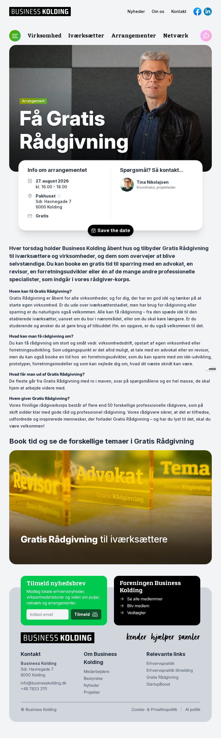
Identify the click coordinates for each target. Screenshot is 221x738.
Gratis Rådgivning (162, 677)
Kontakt (178, 11)
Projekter (92, 692)
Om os (158, 11)
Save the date (114, 230)
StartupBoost (158, 684)
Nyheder (136, 11)
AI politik (192, 709)
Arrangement (33, 101)
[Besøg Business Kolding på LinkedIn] (208, 11)
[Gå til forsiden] (40, 11)
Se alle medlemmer (145, 598)
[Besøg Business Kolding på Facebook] (197, 11)
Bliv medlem (138, 605)
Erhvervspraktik (160, 663)
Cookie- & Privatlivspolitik (154, 709)
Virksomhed (44, 36)
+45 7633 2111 (34, 688)
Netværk (175, 36)
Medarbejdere (96, 671)
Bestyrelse (93, 678)
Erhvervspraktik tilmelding (169, 670)
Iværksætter (86, 36)
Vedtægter (136, 612)
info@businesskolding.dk (43, 682)
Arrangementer (133, 36)
